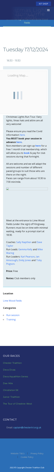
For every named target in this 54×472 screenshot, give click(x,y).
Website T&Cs (17, 453)
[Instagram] (20, 4)
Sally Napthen (23, 242)
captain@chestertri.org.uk (27, 427)
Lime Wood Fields (12, 300)
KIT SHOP (43, 3)
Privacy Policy (37, 453)
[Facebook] (11, 4)
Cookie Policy (27, 457)
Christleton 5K (10, 390)
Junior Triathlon (11, 397)
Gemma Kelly (25, 249)
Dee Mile (8, 383)
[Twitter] (16, 4)
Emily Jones (25, 260)
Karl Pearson (28, 256)
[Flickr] (24, 4)
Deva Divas (9, 369)
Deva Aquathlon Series (15, 376)
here (22, 134)
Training (11, 319)
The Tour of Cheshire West (17, 403)
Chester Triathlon (12, 363)
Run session (12, 315)
